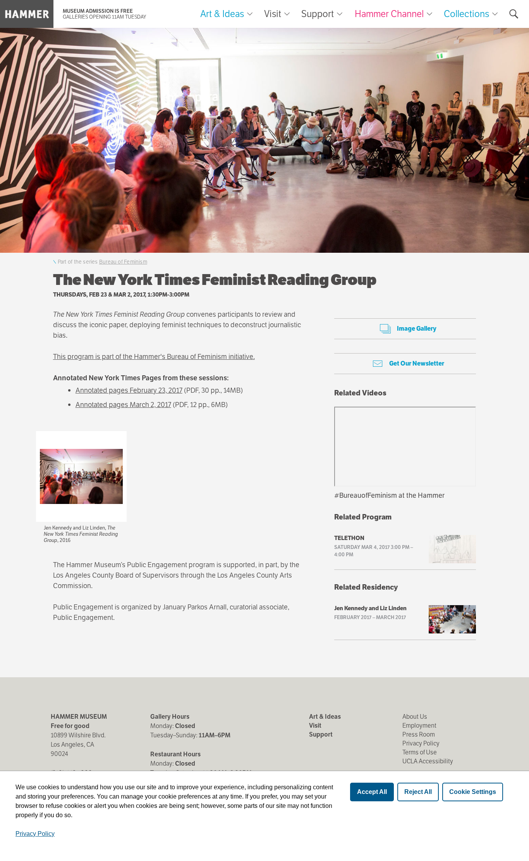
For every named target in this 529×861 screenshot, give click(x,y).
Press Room (418, 734)
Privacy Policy (421, 743)
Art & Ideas (222, 14)
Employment (419, 725)
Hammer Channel (389, 14)
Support (317, 14)
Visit (272, 14)
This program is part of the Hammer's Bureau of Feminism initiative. (154, 356)
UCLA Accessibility (427, 761)
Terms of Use (419, 752)
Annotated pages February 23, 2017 (129, 390)
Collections (466, 14)
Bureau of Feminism (123, 261)
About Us (414, 717)
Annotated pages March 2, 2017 (123, 404)
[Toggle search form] (514, 14)
